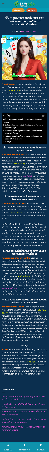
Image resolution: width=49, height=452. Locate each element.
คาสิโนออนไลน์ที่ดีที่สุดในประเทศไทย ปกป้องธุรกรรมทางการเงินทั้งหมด (23, 131)
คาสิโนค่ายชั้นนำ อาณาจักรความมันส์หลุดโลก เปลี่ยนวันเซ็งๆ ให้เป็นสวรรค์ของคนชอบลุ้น (24, 421)
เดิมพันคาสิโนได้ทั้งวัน (10, 288)
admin (34, 31)
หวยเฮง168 (27, 176)
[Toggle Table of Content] (42, 116)
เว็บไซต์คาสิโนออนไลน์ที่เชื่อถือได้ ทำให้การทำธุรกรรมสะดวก (23, 120)
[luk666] (24, 4)
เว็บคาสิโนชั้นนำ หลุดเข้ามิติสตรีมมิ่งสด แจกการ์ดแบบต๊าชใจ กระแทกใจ (23, 406)
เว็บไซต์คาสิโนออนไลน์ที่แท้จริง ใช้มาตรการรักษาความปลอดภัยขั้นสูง (24, 126)
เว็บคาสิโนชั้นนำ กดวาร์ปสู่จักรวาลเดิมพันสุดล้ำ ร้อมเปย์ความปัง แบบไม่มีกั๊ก (24, 413)
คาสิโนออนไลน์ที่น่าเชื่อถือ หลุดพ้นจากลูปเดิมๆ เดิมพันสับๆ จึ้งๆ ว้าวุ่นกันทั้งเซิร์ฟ (23, 398)
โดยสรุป (8, 141)
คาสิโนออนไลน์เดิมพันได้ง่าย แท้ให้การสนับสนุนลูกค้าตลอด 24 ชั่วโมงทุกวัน (23, 137)
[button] (3, 4)
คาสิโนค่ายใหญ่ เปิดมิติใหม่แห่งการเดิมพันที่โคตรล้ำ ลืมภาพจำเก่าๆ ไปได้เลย (23, 428)
